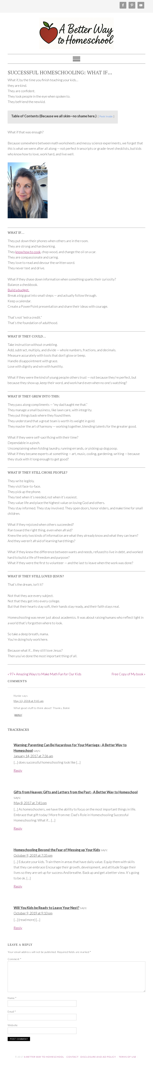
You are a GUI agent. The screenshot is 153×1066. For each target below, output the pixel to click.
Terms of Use (127, 1056)
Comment (14, 959)
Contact (72, 1056)
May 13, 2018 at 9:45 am (29, 700)
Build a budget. (18, 290)
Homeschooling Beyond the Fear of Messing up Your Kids (57, 850)
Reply (18, 715)
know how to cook (27, 252)
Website (13, 1025)
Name (12, 998)
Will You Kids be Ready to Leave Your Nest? (46, 908)
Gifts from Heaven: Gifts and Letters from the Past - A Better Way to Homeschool (76, 792)
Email (12, 1011)
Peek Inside (106, 116)
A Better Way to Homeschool (76, 31)
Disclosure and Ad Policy (98, 1056)
